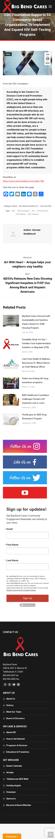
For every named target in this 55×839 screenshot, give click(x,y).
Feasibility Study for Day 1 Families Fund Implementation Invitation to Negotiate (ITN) (36, 343)
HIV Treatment (33, 214)
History (9, 705)
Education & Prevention (17, 752)
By (28, 206)
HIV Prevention (42, 211)
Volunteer (11, 792)
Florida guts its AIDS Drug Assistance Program (34, 416)
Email (9, 529)
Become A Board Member (18, 805)
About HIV (11, 732)
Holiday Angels (13, 785)
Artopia (9, 772)
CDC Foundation (23, 211)
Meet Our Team (13, 712)
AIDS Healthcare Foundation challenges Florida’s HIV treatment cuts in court (35, 399)
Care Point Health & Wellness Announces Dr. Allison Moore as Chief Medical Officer (36, 363)
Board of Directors (15, 718)
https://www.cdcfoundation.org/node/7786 (23, 181)
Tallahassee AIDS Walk (17, 779)
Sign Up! (27, 598)
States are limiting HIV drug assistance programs (35, 380)
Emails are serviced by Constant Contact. (21, 590)
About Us (10, 699)
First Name (12, 545)
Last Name (12, 560)
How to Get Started (15, 739)
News (8, 54)
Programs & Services (16, 745)
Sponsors (11, 798)
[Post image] (11, 321)
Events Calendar (14, 766)
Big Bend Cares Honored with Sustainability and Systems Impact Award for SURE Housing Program (36, 322)
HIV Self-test (21, 214)
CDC (13, 211)
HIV (33, 211)
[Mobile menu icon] (50, 6)
